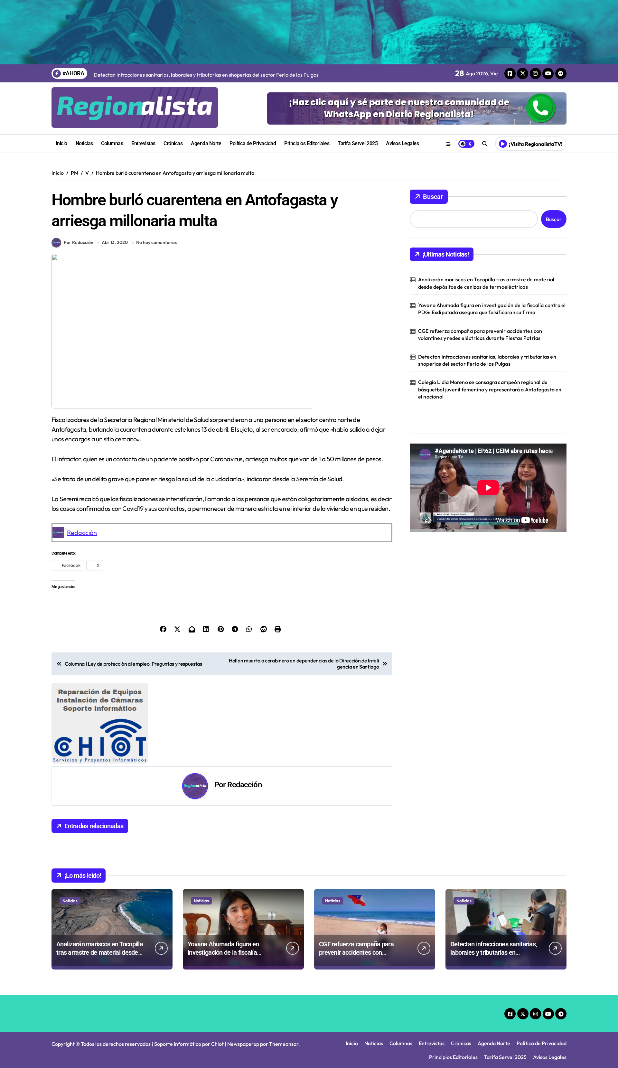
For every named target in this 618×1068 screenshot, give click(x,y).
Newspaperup (243, 1044)
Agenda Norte (206, 143)
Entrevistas (143, 143)
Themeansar (283, 1044)
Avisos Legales (402, 143)
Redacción (82, 533)
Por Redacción (78, 242)
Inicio (61, 143)
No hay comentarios (156, 242)
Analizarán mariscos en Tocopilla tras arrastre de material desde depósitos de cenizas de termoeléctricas (486, 283)
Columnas (112, 143)
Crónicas (173, 143)
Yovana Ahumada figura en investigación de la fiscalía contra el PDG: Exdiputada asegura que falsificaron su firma (492, 308)
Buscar (433, 197)
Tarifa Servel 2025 (358, 143)
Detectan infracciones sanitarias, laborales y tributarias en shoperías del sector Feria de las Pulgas (487, 360)
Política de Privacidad (252, 143)
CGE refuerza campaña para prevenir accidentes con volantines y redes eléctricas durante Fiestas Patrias (480, 334)
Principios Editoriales (306, 143)
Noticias (84, 143)
